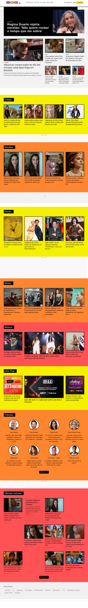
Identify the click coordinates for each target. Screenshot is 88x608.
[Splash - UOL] (12, 2)
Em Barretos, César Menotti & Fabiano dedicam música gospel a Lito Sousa (23, 75)
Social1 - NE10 (8, 592)
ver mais (43, 472)
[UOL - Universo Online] (19, 2)
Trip (64, 590)
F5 (13, 590)
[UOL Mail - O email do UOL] (68, 2)
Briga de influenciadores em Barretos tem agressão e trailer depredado (22, 73)
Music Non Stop (38, 590)
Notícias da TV (56, 590)
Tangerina (17, 592)
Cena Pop (7, 590)
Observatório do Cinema (73, 590)
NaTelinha (47, 590)
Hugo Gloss (19, 590)
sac (65, 2)
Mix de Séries (28, 590)
